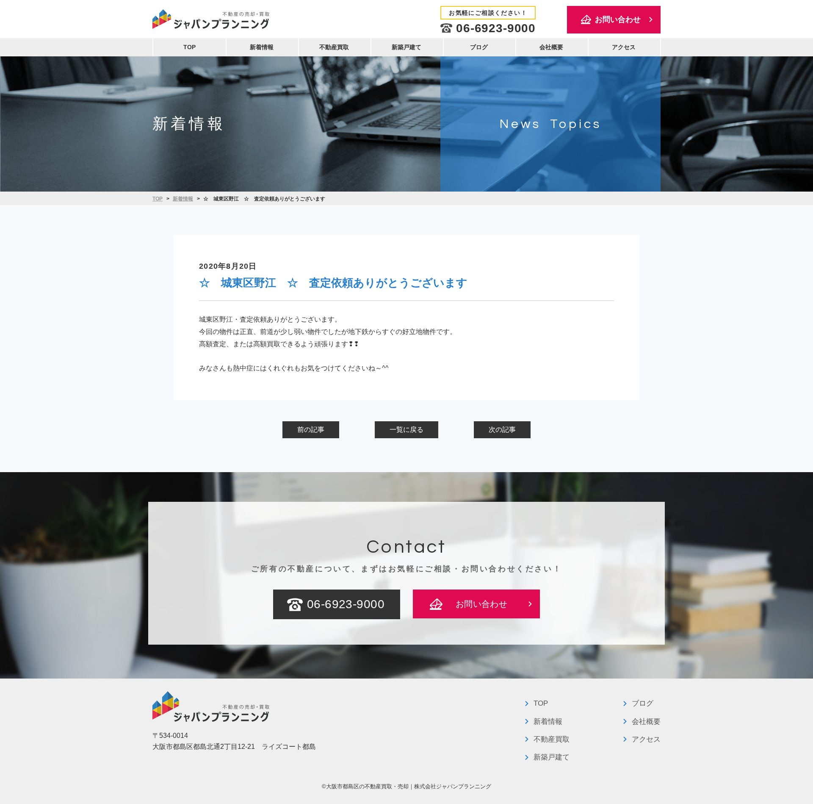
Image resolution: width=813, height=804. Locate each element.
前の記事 (310, 429)
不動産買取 (334, 47)
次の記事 (502, 429)
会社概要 (551, 47)
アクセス (624, 47)
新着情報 (262, 47)
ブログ (479, 47)
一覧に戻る (406, 429)
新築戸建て (406, 47)
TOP (189, 47)
